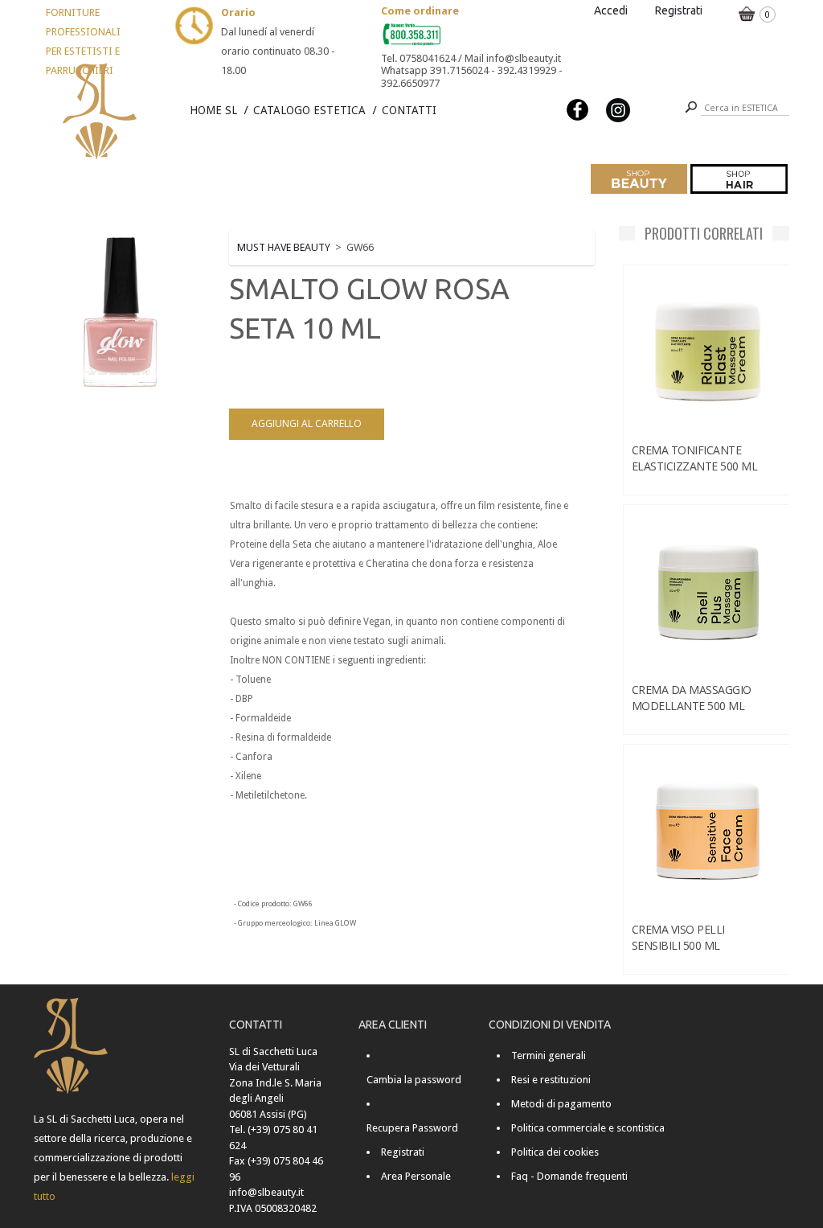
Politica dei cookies (555, 1152)
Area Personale (416, 1176)
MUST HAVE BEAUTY (283, 247)
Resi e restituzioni (551, 1080)
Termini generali (548, 1055)
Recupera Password (412, 1128)
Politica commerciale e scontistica (588, 1128)
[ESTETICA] (639, 179)
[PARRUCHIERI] (739, 179)
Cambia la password (413, 1080)
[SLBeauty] (87, 65)
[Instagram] (618, 109)
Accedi (611, 10)
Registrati (678, 10)
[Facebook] (578, 109)
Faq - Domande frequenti (569, 1176)
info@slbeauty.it (266, 1192)
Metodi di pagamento (561, 1104)
